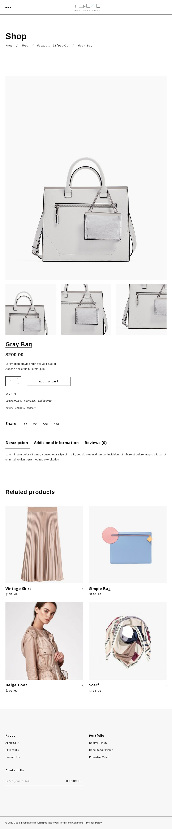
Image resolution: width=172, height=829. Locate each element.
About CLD (12, 742)
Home (8, 45)
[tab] (17, 442)
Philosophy (12, 750)
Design (19, 407)
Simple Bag (100, 588)
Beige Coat (16, 684)
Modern (31, 407)
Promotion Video (99, 757)
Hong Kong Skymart (101, 750)
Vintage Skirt (18, 588)
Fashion (43, 45)
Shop (24, 45)
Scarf (94, 684)
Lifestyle (60, 45)
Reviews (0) (96, 442)
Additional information (56, 442)
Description (16, 442)
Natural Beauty (98, 742)
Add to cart (49, 381)
